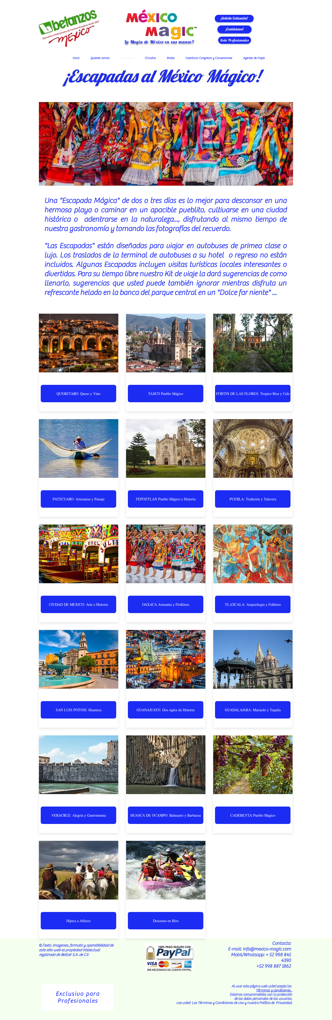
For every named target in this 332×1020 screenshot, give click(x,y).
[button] (234, 18)
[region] (78, 997)
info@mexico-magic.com (267, 949)
